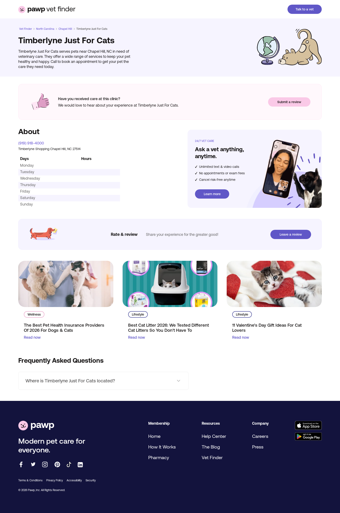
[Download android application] (308, 436)
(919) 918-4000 (31, 143)
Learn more (212, 194)
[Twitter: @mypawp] (33, 464)
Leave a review (291, 234)
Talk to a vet (305, 9)
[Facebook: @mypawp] (21, 464)
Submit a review (289, 102)
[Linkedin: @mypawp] (80, 465)
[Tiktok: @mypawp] (69, 464)
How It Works (162, 446)
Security (91, 480)
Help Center (214, 436)
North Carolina (45, 29)
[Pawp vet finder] (46, 9)
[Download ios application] (308, 426)
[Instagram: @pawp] (45, 464)
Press (257, 446)
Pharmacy (158, 457)
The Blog (211, 446)
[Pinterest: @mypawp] (57, 464)
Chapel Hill (65, 29)
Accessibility (74, 480)
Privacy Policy (54, 480)
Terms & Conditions (30, 480)
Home (154, 436)
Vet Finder (25, 29)
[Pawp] (36, 426)
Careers (260, 436)
